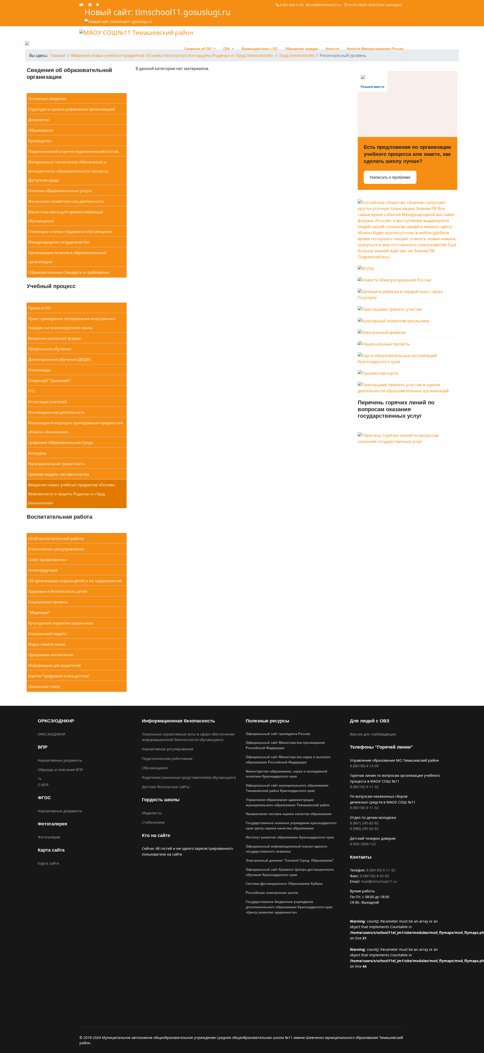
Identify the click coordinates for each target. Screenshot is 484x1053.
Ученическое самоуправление (56, 548)
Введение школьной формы (54, 338)
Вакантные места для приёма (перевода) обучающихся (65, 216)
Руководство (40, 140)
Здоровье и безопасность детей (57, 591)
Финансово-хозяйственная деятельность (66, 201)
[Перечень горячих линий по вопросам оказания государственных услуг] (408, 438)
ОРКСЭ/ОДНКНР (51, 734)
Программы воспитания (50, 654)
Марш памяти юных (46, 644)
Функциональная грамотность (56, 463)
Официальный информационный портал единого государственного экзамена (286, 849)
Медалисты (152, 813)
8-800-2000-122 (363, 843)
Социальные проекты (48, 601)
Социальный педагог (47, 633)
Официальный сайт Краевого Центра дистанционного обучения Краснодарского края (290, 872)
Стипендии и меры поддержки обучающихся (70, 231)
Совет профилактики (47, 559)
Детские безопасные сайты (166, 786)
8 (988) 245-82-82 (364, 828)
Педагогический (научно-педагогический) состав (73, 151)
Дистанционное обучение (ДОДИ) (59, 359)
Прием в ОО (39, 307)
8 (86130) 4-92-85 (374, 875)
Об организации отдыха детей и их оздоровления (75, 580)
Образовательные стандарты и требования (68, 272)
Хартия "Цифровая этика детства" (59, 675)
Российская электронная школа (272, 893)
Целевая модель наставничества (58, 474)
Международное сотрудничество (59, 241)
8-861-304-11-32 (292, 5)
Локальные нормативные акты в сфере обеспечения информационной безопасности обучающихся (188, 737)
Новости (332, 49)
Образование (40, 130)
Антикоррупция (42, 570)
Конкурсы (37, 452)
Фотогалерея (49, 837)
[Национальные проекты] (408, 344)
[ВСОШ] (408, 268)
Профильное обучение (49, 348)
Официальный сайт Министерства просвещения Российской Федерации (285, 745)
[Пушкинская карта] (408, 373)
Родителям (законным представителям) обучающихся (189, 777)
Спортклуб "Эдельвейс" (49, 380)
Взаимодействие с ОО (260, 49)
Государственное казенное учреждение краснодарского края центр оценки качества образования (291, 825)
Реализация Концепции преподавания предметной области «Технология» (75, 427)
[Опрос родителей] (408, 309)
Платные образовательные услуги (60, 190)
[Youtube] (81, 4)
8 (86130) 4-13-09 (364, 765)
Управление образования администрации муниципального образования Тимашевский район (288, 802)
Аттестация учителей (47, 401)
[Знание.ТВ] (408, 229)
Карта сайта (48, 863)
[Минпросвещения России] (408, 280)
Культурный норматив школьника (60, 622)
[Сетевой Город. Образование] (408, 332)
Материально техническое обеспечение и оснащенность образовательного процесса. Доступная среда (68, 171)
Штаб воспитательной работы (56, 538)
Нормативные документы (60, 760)
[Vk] (90, 4)
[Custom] (98, 4)
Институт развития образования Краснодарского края (290, 837)
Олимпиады (39, 369)
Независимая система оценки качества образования (288, 814)
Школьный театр (44, 686)
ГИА (226, 49)
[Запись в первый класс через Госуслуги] (408, 295)
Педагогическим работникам (167, 758)
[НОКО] (408, 388)
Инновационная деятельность (56, 412)
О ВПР (43, 784)
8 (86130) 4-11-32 (364, 786)
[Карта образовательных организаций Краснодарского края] (408, 359)
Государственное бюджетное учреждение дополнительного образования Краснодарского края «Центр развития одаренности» (289, 907)
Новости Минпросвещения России (375, 49)
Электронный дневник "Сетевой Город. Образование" (290, 860)
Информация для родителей (54, 665)
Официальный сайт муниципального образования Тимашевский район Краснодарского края (287, 788)
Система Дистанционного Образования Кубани (284, 884)
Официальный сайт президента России (278, 734)
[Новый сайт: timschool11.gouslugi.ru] (157, 21)
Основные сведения (47, 98)
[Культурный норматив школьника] (408, 321)
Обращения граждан (301, 49)
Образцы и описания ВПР (60, 769)
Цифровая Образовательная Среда (60, 442)
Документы (38, 119)
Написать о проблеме (390, 177)
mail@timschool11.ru (326, 5)
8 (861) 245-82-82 (364, 823)
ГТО (31, 391)
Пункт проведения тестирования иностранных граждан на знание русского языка (72, 323)
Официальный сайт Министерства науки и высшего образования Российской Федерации (288, 759)
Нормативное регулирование (167, 749)
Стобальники (153, 822)
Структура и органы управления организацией (71, 109)
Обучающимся (155, 767)
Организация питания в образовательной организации (67, 257)
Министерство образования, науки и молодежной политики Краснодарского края (286, 774)
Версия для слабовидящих (373, 734)
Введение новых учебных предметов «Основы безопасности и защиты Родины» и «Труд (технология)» (71, 493)
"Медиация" (39, 612)
